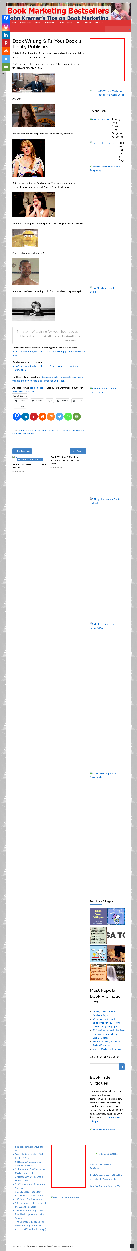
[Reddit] (42, 417)
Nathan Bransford (71, 431)
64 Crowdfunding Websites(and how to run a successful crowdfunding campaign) (106, 1023)
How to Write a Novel (52, 431)
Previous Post (23, 451)
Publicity (37, 22)
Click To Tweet (72, 340)
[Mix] (51, 417)
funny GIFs (38, 431)
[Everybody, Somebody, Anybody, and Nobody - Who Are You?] (98, 936)
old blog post (36, 387)
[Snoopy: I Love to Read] (98, 954)
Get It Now (88, 22)
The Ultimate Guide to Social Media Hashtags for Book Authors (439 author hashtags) (30, 1225)
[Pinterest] (34, 417)
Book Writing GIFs (25, 431)
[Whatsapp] (68, 417)
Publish (61, 22)
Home (14, 22)
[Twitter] (60, 417)
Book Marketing (25, 22)
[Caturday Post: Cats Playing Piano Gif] (116, 954)
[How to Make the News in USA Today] (116, 936)
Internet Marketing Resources (107, 1049)
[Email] (77, 417)
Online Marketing (49, 22)
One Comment (18, 471)
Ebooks (69, 22)
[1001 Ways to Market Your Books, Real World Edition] (107, 94)
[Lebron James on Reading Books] (98, 973)
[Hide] (3, 74)
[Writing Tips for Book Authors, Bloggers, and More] (116, 973)
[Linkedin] (25, 417)
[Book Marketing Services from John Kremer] (98, 917)
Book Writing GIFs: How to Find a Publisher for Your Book (65, 460)
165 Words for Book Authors (30, 1199)
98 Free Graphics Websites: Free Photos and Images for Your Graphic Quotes (108, 1034)
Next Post (76, 451)
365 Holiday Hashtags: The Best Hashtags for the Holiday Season (30, 1214)
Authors (78, 22)
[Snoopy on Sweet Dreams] (116, 917)
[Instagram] (6, 27)
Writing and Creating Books (30, 459)
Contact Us (99, 22)
